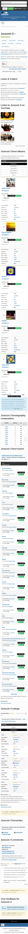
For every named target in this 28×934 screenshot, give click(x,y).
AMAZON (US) (6, 242)
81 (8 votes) (11, 507)
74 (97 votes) (17, 217)
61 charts (16, 295)
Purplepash (16, 763)
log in (6, 812)
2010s (6, 442)
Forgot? (24, 8)
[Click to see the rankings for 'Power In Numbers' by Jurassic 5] (10, 226)
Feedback (4, 321)
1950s (6, 430)
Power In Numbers (6, 232)
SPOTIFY (19, 195)
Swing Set (4, 581)
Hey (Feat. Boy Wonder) (7, 684)
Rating (13, 727)
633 (15, 213)
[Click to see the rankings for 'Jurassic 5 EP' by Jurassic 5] (10, 359)
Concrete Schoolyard (6, 468)
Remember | (19, 8)
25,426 (15, 347)
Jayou (3, 502)
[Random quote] (16, 18)
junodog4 (5, 832)
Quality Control (6, 188)
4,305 (17, 776)
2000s (6, 440)
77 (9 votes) (11, 689)
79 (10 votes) (12, 519)
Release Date (13, 172)
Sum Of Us (4, 525)
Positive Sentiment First (8, 851)
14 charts (16, 339)
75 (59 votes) (17, 305)
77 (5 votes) (11, 655)
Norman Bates (7, 834)
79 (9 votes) (11, 530)
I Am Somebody (5, 513)
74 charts (16, 251)
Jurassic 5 (6, 190)
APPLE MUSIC (12, 195)
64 (14, 211)
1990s (6, 438)
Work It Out (4, 491)
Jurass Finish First (6, 570)
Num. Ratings (13, 170)
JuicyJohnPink (19, 832)
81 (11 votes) (12, 485)
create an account (14, 812)
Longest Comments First (8, 853)
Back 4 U (4, 536)
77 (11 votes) (12, 678)
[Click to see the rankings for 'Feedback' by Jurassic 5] (10, 315)
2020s (6, 444)
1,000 (15, 257)
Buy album (4, 193)
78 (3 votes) (11, 610)
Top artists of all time (6, 807)
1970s (6, 434)
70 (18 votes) (17, 349)
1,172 (15, 301)
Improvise (4, 650)
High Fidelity (4, 547)
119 (15, 299)
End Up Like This (5, 604)
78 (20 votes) (12, 564)
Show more (14, 694)
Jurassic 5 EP (5, 365)
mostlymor (15, 774)
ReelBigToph (15, 786)
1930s (6, 426)
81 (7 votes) (11, 496)
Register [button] (11, 8)
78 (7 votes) (11, 621)
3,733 (15, 215)
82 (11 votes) (12, 473)
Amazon (21, 88)
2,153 (17, 753)
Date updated (13, 729)
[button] (2, 23)
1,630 (23, 394)
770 (16, 788)
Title (13, 175)
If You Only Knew (5, 661)
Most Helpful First (6, 847)
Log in (3, 913)
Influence (4, 559)
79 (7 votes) (11, 541)
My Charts (17, 408)
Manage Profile (12, 859)
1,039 (17, 741)
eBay (21, 92)
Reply (25, 884)
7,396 (15, 303)
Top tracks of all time (6, 703)
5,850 (15, 259)
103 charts (16, 207)
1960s (6, 432)
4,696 (15, 345)
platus (14, 751)
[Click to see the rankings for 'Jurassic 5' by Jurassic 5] (10, 270)
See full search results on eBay (17, 69)
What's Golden (5, 479)
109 (15, 255)
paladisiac (16, 739)
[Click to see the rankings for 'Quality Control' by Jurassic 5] (10, 182)
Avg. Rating (13, 168)
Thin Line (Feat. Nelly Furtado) (8, 672)
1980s (6, 436)
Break (3, 627)
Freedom (4, 593)
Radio (3, 616)
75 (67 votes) (17, 261)
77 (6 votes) (16, 390)
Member (13, 732)
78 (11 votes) (12, 598)
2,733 (17, 765)
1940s (6, 428)
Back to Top (14, 921)
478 (15, 343)
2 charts (16, 383)
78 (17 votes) (12, 576)
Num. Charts (13, 166)
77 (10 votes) (12, 632)
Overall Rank (13, 164)
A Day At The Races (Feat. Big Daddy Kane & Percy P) (13, 638)
